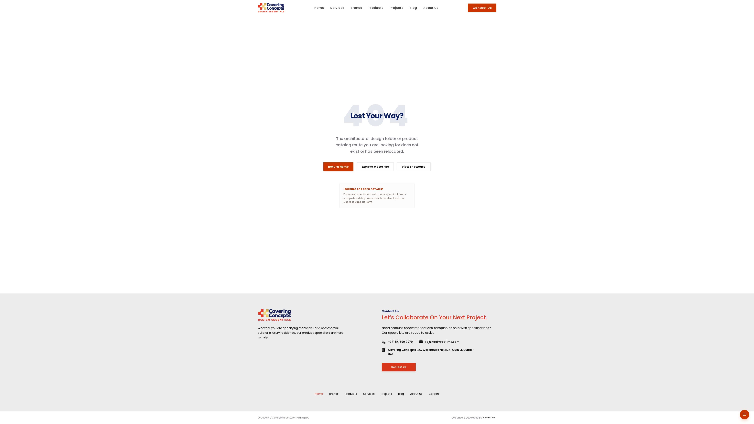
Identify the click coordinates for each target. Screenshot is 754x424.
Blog (401, 394)
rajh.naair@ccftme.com (442, 342)
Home (319, 394)
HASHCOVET (489, 417)
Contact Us (482, 7)
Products (351, 394)
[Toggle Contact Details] (744, 414)
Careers (434, 394)
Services (369, 394)
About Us (416, 394)
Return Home (338, 167)
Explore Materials (375, 167)
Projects (386, 394)
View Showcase (414, 167)
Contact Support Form (357, 202)
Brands (334, 394)
